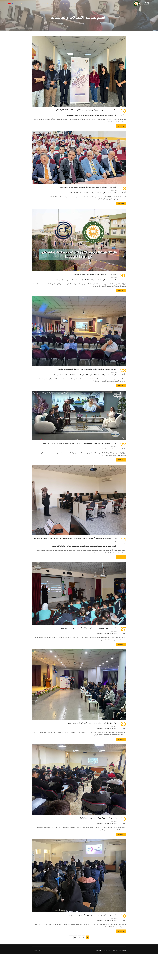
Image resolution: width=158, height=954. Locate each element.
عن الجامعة (78, 3)
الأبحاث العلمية (44, 3)
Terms (35, 950)
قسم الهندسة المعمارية (88, 375)
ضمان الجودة (33, 3)
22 (75, 937)
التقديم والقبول (56, 3)
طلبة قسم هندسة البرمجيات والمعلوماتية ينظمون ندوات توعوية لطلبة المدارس (93, 915)
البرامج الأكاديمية (67, 3)
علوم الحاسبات (112, 115)
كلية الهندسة (57, 375)
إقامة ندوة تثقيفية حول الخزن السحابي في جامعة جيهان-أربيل (98, 818)
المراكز (24, 3)
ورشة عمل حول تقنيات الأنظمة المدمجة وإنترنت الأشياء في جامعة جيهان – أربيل (92, 723)
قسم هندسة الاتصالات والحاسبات (97, 115)
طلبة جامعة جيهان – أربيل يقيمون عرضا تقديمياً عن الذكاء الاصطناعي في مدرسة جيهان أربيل (89, 628)
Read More (120, 126)
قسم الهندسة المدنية (101, 375)
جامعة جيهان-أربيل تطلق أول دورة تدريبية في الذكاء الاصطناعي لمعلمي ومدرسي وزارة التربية (88, 187)
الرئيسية (87, 3)
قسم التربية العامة (91, 193)
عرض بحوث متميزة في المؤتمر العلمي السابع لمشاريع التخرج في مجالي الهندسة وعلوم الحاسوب (87, 369)
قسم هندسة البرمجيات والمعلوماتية (77, 115)
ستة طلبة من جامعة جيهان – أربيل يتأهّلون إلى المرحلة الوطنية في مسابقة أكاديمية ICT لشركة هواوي (86, 110)
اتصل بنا (17, 3)
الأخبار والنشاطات (111, 193)
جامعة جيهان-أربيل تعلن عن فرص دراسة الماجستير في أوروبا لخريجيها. (95, 274)
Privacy (40, 950)
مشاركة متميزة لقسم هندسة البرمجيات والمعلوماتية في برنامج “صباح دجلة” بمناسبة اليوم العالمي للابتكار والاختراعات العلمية (79, 443)
